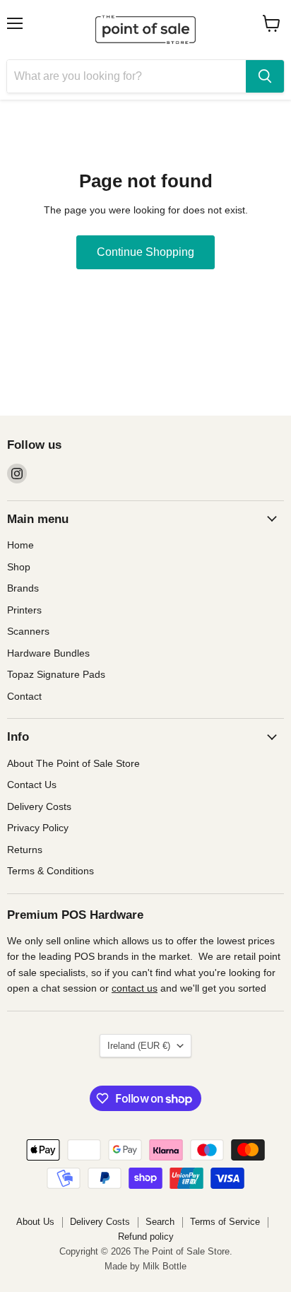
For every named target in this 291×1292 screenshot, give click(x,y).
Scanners (28, 631)
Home (20, 545)
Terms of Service (225, 1221)
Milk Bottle (164, 1266)
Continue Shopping (145, 252)
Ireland (138, 1045)
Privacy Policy (38, 827)
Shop (18, 566)
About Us (35, 1221)
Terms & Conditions (50, 870)
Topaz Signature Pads (56, 674)
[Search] (265, 76)
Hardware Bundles (48, 653)
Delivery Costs (39, 806)
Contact (24, 696)
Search (160, 1221)
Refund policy (146, 1236)
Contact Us (32, 784)
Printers (24, 610)
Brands (23, 588)
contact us (135, 988)
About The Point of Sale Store (73, 763)
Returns (24, 849)
